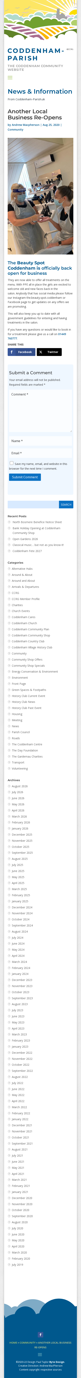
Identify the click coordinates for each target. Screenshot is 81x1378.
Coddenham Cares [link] (23, 617)
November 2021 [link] (22, 1131)
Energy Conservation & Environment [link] (35, 671)
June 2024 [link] (18, 943)
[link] (21, 352)
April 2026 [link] (18, 810)
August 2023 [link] (20, 1004)
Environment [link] (20, 677)
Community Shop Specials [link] (28, 665)
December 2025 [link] (22, 834)
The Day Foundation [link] (25, 750)
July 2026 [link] (17, 792)
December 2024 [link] (22, 907)
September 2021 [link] (22, 1143)
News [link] (15, 726)
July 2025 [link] (17, 865)
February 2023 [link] (21, 1040)
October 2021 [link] (20, 1137)
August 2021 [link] (20, 1149)
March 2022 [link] (19, 1107)
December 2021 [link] (22, 1125)
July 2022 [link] (17, 1083)
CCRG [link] (15, 593)
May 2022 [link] (18, 1095)
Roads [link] (16, 738)
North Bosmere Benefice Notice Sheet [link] (37, 522)
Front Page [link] (19, 684)
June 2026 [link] (18, 798)
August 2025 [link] (20, 859)
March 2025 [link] (19, 889)
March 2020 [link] (19, 1252)
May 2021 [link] (18, 1168)
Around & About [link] (22, 575)
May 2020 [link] (18, 1240)
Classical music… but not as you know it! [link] (38, 545)
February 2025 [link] (21, 895)
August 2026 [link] (20, 786)
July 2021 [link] (17, 1155)
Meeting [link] (17, 720)
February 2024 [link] (21, 968)
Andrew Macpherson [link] (26, 125)
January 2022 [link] (20, 1119)
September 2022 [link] (22, 1071)
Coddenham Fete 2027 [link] (27, 551)
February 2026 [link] (21, 822)
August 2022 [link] (20, 1077)
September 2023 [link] (22, 998)
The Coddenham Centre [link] (27, 744)
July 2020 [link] (17, 1228)
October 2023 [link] (20, 992)
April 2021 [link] (18, 1174)
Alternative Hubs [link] (22, 569)
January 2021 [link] (20, 1192)
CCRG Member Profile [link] (26, 599)
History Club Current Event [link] (28, 696)
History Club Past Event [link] (26, 708)
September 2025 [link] (22, 852)
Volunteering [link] (20, 768)
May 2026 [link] (18, 804)
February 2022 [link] (21, 1113)
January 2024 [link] (20, 974)
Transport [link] (18, 762)
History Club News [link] (23, 702)
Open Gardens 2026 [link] (25, 539)
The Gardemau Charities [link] (27, 756)
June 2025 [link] (18, 871)
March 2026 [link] (19, 816)
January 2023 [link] (20, 1046)
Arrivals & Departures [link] (25, 587)
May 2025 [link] (18, 877)
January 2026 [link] (20, 828)
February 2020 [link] (21, 1258)
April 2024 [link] (18, 956)
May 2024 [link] (18, 949)
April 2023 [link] (18, 1028)
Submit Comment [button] (25, 477)
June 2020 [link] (18, 1234)
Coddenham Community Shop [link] (31, 635)
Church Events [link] (21, 611)
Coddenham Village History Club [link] (32, 647)
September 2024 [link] (22, 925)
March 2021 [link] (19, 1180)
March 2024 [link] (19, 962)
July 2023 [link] (17, 1010)
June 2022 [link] (18, 1089)
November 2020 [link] (22, 1204)
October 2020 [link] (20, 1210)
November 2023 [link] (22, 986)
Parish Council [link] (21, 732)
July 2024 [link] (17, 937)
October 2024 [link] (20, 919)
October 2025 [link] (20, 847)
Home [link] (13, 1342)
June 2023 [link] (18, 1016)
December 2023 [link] (22, 980)
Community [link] (15, 129)
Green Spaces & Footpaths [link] (29, 690)
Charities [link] (17, 605)
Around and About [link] (23, 581)
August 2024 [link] (20, 931)
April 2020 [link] (18, 1246)
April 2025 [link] (18, 883)
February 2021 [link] (21, 1186)
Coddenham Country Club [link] (28, 641)
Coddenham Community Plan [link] (30, 629)
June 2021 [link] (18, 1161)
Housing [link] (17, 714)
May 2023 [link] (18, 1022)
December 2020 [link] (22, 1198)
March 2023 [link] (19, 1034)
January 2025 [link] (20, 901)
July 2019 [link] (17, 1264)
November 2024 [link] (22, 913)
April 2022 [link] (18, 1101)
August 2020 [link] (20, 1222)
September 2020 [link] (22, 1216)
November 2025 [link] (22, 840)
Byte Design (56, 1362)
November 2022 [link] (22, 1059)
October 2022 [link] (20, 1064)
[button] (10, 77)
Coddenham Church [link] (24, 623)
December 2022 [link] (22, 1052)
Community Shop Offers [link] (27, 659)
